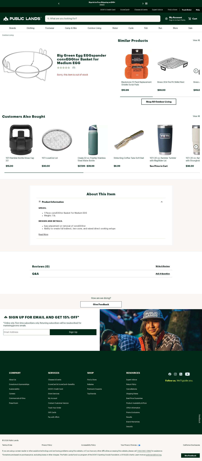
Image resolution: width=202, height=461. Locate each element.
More (175, 28)
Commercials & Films (17, 398)
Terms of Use (7, 445)
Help (198, 10)
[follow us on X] (182, 374)
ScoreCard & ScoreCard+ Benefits (61, 384)
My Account (52, 398)
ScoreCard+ (125, 10)
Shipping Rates (132, 394)
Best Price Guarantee (134, 398)
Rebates (90, 384)
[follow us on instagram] (176, 374)
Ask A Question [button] (163, 273)
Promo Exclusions (133, 412)
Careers (12, 394)
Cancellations (131, 389)
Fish (146, 28)
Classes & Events (141, 10)
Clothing (31, 28)
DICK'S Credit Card (108, 10)
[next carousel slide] (143, 3)
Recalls (129, 417)
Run (161, 28)
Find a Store (172, 10)
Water (115, 28)
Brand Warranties (133, 422)
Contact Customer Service (58, 403)
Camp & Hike (71, 28)
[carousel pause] (146, 3)
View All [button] (196, 40)
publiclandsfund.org (153, 455)
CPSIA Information (133, 408)
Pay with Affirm (53, 417)
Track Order (187, 10)
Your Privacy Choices (129, 445)
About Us (12, 380)
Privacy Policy (47, 445)
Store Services (53, 394)
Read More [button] (43, 235)
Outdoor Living (95, 28)
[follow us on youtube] (187, 374)
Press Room (13, 403)
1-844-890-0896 (144, 451)
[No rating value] (64, 67)
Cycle (131, 28)
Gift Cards (52, 412)
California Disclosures (191, 445)
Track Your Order (54, 408)
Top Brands (91, 394)
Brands (12, 28)
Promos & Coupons (94, 389)
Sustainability (14, 389)
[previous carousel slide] (59, 3)
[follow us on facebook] (171, 374)
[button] (196, 71)
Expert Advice (158, 10)
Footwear (49, 28)
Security (129, 426)
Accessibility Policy (88, 445)
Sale (191, 28)
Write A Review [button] (163, 266)
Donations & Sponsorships (19, 384)
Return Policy (131, 384)
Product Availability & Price (136, 403)
